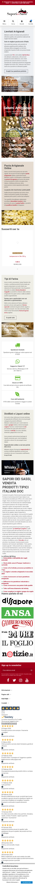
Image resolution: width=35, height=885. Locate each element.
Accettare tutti (27, 882)
